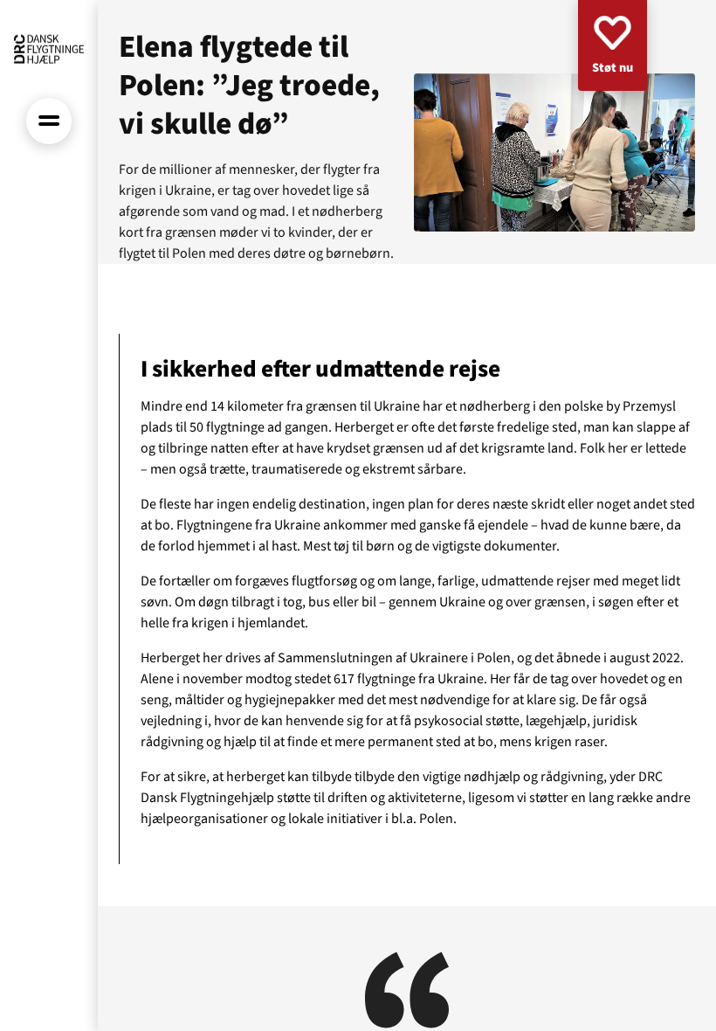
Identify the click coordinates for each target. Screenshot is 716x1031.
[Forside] (49, 49)
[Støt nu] (612, 45)
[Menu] (49, 121)
